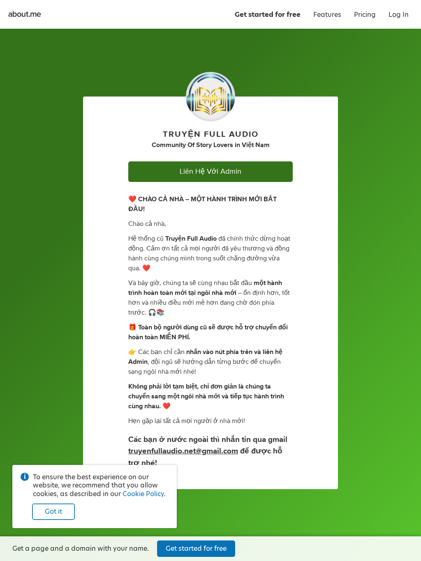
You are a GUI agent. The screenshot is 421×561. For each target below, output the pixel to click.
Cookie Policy (143, 494)
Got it (53, 511)
